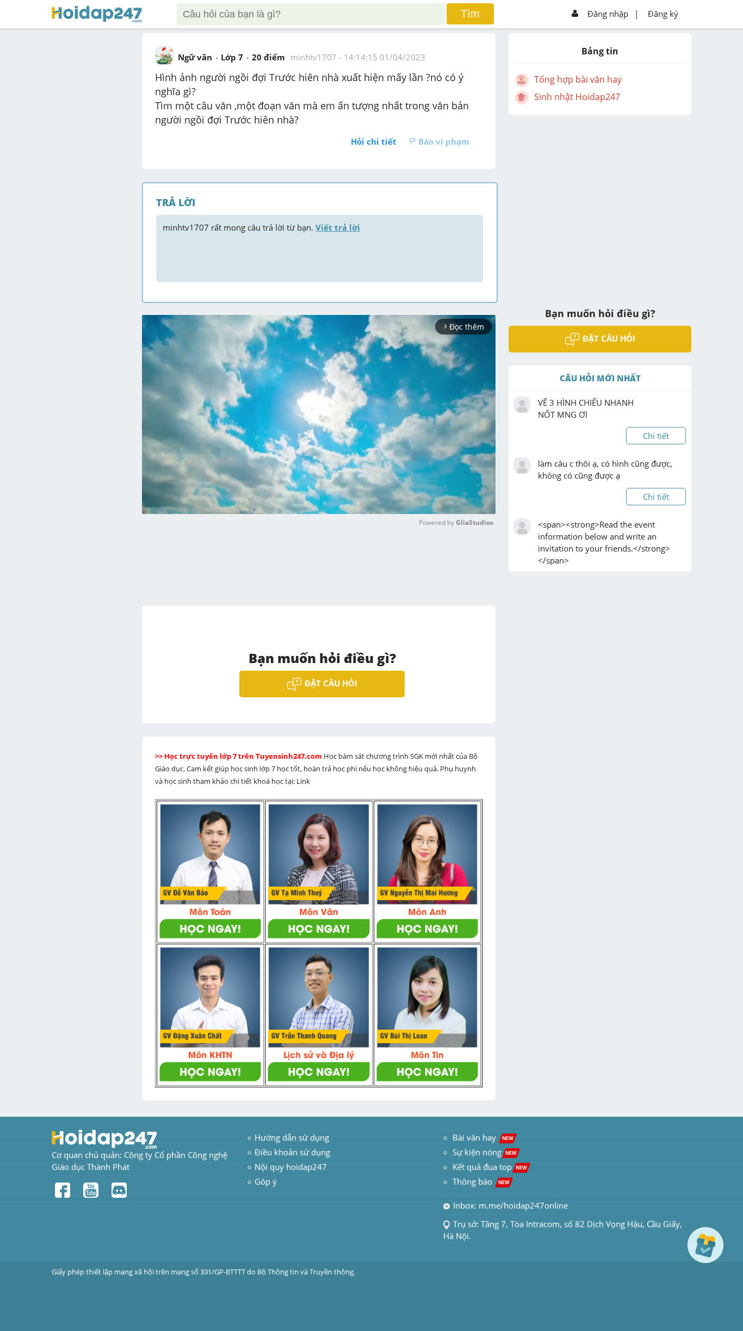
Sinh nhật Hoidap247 (577, 97)
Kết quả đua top (490, 1166)
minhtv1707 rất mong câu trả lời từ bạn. (261, 227)
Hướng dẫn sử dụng (292, 1137)
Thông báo (481, 1181)
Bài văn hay (481, 1137)
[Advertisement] (600, 204)
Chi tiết (656, 435)
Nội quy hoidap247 (291, 1166)
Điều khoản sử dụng (292, 1152)
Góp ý (266, 1181)
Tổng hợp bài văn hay (578, 79)
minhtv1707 (313, 57)
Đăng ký (663, 13)
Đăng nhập (607, 13)
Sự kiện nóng (485, 1152)
